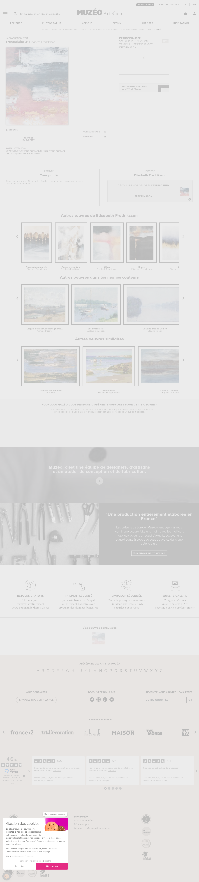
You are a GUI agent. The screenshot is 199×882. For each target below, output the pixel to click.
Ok (190, 700)
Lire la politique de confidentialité (20, 856)
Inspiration (181, 23)
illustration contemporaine (18, 184)
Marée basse (109, 391)
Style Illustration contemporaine (99, 30)
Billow (107, 268)
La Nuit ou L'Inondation (170, 391)
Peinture (16, 23)
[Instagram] (99, 701)
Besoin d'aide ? (169, 5)
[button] (6, 876)
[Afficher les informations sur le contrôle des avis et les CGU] (24, 776)
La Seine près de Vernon (155, 330)
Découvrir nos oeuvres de (143, 191)
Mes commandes (84, 821)
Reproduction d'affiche (64, 30)
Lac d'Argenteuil (96, 330)
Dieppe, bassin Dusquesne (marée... (45, 330)
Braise (141, 268)
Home (45, 30)
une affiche (28, 181)
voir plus (57, 771)
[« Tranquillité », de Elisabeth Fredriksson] (98, 638)
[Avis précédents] (29, 771)
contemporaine (55, 181)
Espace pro (145, 5)
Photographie (52, 23)
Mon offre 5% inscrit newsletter (92, 828)
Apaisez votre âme (71, 268)
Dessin (117, 23)
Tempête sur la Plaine (51, 391)
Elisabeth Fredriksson (132, 30)
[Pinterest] (106, 701)
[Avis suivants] (196, 771)
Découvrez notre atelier (149, 553)
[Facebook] (93, 701)
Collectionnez (91, 132)
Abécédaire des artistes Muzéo (99, 664)
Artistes (147, 23)
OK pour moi (52, 866)
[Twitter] (112, 701)
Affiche (87, 23)
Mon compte (81, 824)
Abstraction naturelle (36, 268)
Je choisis (19, 866)
